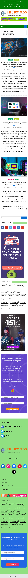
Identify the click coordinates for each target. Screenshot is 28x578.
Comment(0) (19, 70)
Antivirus (3, 286)
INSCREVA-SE (12, 565)
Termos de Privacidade (10, 7)
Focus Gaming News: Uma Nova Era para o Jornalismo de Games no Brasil (14, 123)
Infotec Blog (11, 70)
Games (10, 59)
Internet (11, 296)
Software (13, 305)
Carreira (11, 179)
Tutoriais (20, 305)
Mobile (17, 296)
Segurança (23, 302)
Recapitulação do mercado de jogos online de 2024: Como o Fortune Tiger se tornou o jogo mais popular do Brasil (14, 64)
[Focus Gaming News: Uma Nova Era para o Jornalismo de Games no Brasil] (14, 106)
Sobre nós (21, 7)
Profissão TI (4, 302)
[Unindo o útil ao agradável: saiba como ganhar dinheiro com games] (14, 166)
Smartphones (4, 305)
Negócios (3, 299)
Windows (11, 309)
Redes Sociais (14, 302)
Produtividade (19, 299)
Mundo (23, 296)
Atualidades (20, 286)
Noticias (16, 59)
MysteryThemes (19, 576)
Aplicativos (11, 286)
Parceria (17, 4)
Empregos (4, 292)
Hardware (3, 296)
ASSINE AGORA (13, 409)
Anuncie (11, 4)
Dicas (15, 289)
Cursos (9, 289)
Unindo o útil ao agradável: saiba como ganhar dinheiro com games (14, 183)
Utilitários (4, 309)
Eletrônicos (22, 289)
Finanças (11, 292)
